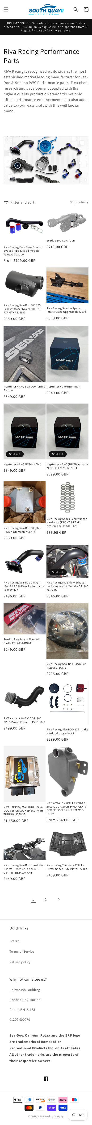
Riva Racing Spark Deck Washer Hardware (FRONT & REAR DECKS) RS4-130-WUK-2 (66, 522)
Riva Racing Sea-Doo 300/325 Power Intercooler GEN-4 (22, 529)
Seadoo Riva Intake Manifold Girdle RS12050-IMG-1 (22, 641)
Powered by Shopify (51, 1116)
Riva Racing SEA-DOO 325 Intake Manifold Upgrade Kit (67, 731)
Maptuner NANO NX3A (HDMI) (23, 464)
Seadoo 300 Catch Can (60, 240)
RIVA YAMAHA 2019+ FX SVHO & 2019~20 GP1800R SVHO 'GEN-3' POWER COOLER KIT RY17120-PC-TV (66, 808)
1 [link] (33, 899)
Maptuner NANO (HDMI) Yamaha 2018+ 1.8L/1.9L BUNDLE (67, 466)
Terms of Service (21, 951)
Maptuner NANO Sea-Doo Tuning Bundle (24, 388)
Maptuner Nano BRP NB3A (63, 386)
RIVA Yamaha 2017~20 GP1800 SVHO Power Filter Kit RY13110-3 (24, 720)
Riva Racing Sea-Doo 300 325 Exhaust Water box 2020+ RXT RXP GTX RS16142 (22, 308)
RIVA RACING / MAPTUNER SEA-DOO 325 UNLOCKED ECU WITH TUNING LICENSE (23, 810)
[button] (6, 9)
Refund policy (19, 962)
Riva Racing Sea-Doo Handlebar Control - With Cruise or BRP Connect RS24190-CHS (24, 868)
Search (14, 941)
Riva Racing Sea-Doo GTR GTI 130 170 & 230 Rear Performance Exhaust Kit (24, 586)
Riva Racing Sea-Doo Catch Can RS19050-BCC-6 (66, 665)
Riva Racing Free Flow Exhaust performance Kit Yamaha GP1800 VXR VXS (67, 586)
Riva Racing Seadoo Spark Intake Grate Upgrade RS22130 (66, 310)
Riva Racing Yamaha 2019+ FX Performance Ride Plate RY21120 (67, 867)
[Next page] (59, 899)
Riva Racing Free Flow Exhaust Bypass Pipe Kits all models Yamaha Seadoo (23, 250)
